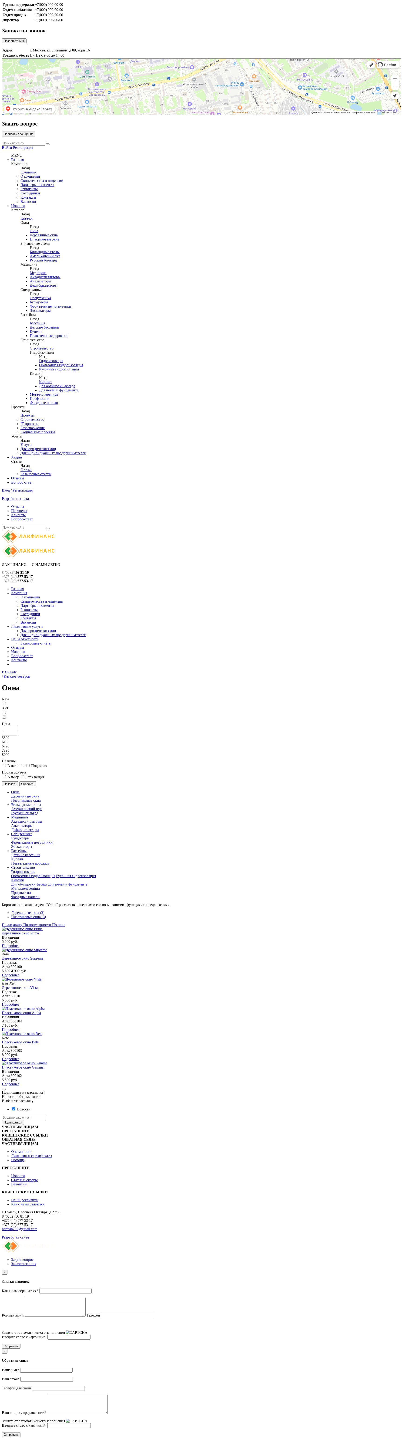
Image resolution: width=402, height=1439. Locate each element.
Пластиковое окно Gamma (23, 1067)
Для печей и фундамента (58, 390)
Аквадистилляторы (45, 277)
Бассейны (37, 323)
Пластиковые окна (44, 239)
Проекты (27, 415)
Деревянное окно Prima (20, 933)
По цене (58, 925)
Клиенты (18, 515)
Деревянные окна (44, 235)
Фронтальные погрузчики (50, 306)
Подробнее (10, 946)
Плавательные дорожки (48, 336)
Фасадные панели (44, 403)
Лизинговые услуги (27, 626)
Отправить (11, 1346)
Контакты (28, 197)
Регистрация (23, 147)
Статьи (26, 470)
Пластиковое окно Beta (20, 1042)
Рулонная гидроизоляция (59, 369)
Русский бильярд (43, 260)
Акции (16, 457)
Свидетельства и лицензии (41, 181)
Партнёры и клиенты (37, 185)
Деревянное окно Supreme (22, 958)
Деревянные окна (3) (27, 913)
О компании (30, 176)
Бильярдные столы (45, 252)
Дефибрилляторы (43, 285)
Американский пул (45, 256)
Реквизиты (29, 189)
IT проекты (29, 424)
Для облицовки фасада (57, 386)
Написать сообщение (19, 134)
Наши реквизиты (24, 1200)
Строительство (42, 348)
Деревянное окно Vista (20, 988)
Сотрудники (30, 193)
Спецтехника (40, 298)
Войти (7, 147)
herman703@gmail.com (19, 1229)
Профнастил (40, 398)
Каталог (26, 218)
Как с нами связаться (27, 1204)
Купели (36, 331)
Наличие (9, 761)
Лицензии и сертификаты (31, 1156)
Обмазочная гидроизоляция (61, 365)
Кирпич (45, 382)
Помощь (17, 1160)
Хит (5, 708)
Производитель (14, 772)
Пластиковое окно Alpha (21, 1013)
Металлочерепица (44, 394)
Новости (18, 206)
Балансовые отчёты (35, 474)
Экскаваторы (40, 310)
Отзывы (17, 478)
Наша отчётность (24, 639)
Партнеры (19, 511)
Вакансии (28, 202)
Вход (6, 490)
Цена (6, 724)
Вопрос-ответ (22, 482)
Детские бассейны (44, 327)
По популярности (37, 925)
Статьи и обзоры (24, 1180)
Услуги (26, 445)
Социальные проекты (37, 432)
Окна (34, 231)
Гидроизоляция (51, 361)
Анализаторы (40, 281)
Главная (17, 160)
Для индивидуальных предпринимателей (53, 453)
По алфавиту (12, 925)
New (5, 699)
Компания (28, 172)
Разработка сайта (16, 499)
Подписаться (13, 1122)
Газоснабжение (32, 428)
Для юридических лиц (38, 449)
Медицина (38, 273)
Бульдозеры (39, 302)
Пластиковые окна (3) (28, 917)
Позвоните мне (14, 41)
